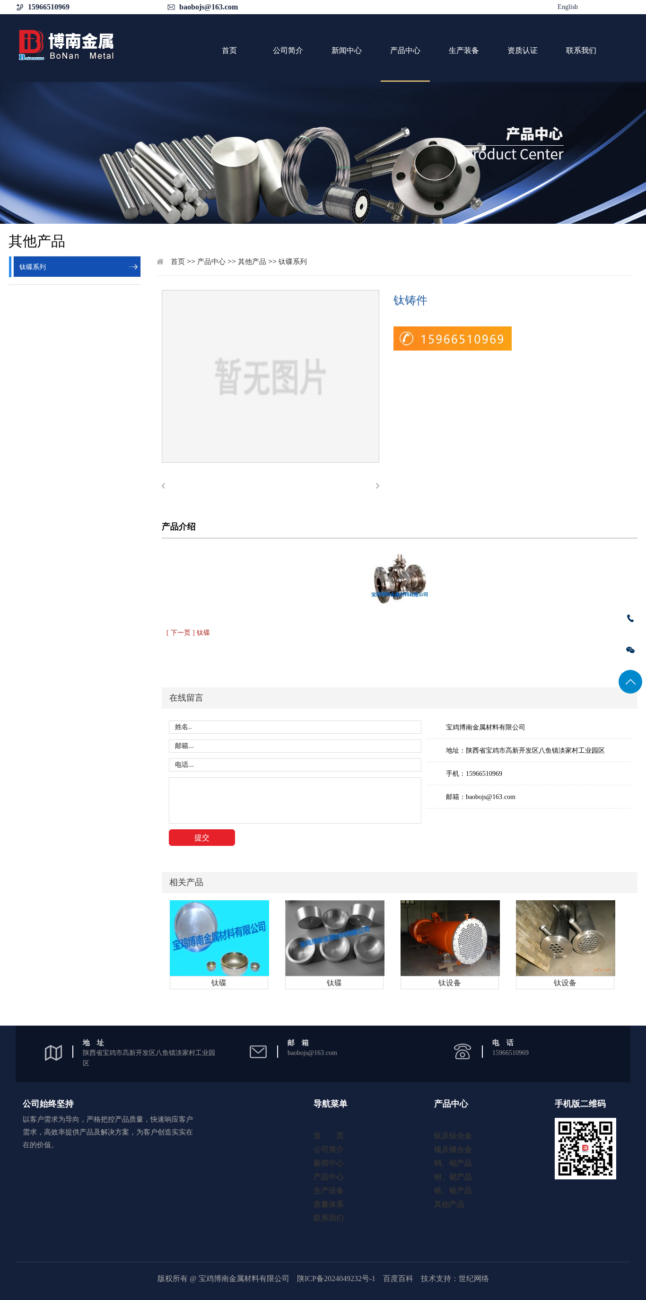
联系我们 (581, 50)
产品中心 (405, 50)
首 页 (329, 1136)
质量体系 (329, 1204)
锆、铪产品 (453, 1190)
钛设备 (449, 983)
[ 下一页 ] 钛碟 (188, 632)
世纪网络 (474, 1278)
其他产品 (252, 261)
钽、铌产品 (453, 1177)
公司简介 (288, 50)
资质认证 (522, 50)
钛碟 (219, 983)
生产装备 (464, 50)
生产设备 (329, 1190)
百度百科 (398, 1278)
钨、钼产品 (453, 1163)
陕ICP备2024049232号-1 (336, 1278)
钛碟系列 (32, 267)
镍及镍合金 (453, 1149)
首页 (229, 50)
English (568, 6)
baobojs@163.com (208, 7)
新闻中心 (347, 50)
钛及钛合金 (453, 1136)
